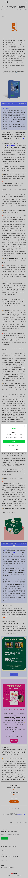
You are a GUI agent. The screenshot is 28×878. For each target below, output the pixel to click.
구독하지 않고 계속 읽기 (14, 445)
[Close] (24, 426)
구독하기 (14, 441)
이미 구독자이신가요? (14, 449)
